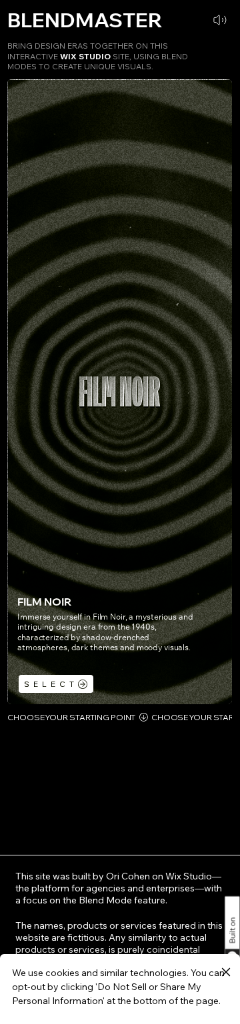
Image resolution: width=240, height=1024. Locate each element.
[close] (225, 973)
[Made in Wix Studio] (231, 925)
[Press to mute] (220, 20)
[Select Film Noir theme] (56, 684)
